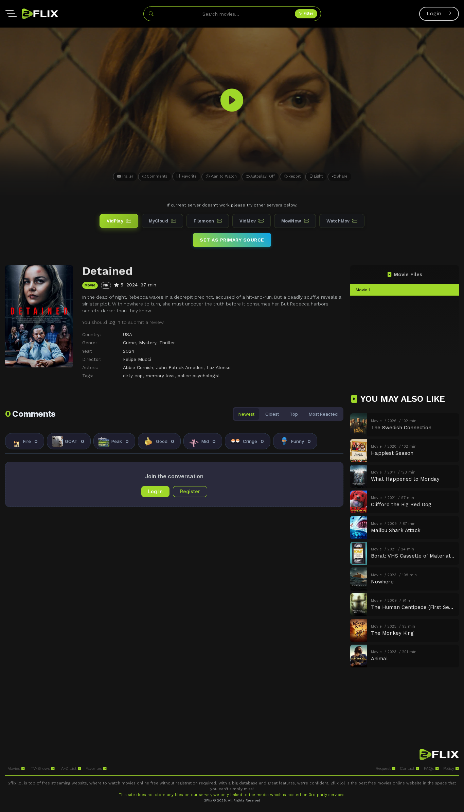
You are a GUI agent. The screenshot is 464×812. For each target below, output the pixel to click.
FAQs (429, 768)
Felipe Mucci (137, 359)
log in (114, 322)
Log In (155, 491)
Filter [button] (308, 13)
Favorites (94, 768)
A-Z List (69, 768)
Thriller (167, 342)
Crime (129, 342)
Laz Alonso (219, 367)
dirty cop (133, 375)
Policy (449, 768)
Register (190, 491)
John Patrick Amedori (179, 367)
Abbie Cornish (138, 367)
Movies (14, 768)
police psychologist (199, 375)
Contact (408, 768)
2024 (128, 351)
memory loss (160, 375)
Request (384, 768)
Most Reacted (323, 414)
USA (127, 334)
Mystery (147, 342)
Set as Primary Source (232, 240)
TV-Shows (41, 768)
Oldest (272, 414)
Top (294, 414)
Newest (246, 414)
